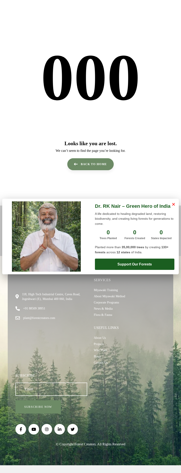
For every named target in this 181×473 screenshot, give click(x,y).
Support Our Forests (134, 264)
